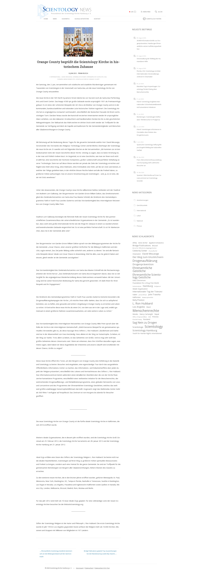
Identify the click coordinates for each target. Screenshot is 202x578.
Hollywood (157, 286)
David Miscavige (67, 77)
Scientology (154, 326)
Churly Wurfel (153, 251)
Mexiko (135, 314)
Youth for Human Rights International (147, 333)
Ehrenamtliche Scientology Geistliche (147, 276)
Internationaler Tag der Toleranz (147, 291)
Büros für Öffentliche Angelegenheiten (145, 248)
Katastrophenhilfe (147, 297)
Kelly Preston (138, 300)
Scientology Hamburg (145, 330)
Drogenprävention (143, 264)
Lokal (139, 216)
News (55, 19)
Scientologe (138, 327)
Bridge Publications (142, 245)
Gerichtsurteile (142, 205)
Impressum (79, 568)
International (55, 77)
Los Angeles (139, 306)
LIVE (132, 12)
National (140, 221)
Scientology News (50, 5)
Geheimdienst (137, 286)
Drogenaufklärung (145, 261)
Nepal (156, 314)
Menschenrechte (69, 79)
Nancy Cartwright (146, 314)
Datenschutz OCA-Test (102, 568)
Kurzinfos (65, 19)
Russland (146, 319)
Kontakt (97, 19)
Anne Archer (143, 243)
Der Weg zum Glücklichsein (148, 257)
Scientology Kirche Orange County (87, 79)
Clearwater (137, 254)
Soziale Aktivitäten (82, 19)
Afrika (135, 243)
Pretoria (155, 317)
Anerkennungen (142, 200)
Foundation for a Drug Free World (146, 283)
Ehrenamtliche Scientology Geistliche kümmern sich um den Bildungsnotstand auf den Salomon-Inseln (56, 554)
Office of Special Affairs (140, 317)
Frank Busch (83, 73)
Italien (135, 294)
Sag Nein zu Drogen (145, 322)
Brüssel (155, 245)
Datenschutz (89, 568)
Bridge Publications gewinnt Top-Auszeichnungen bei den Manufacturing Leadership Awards (100, 552)
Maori (148, 307)
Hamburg (148, 285)
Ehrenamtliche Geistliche (95, 77)
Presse (139, 226)
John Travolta (154, 294)
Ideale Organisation (140, 289)
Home (46, 19)
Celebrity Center (140, 250)
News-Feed (146, 12)
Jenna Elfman (143, 295)
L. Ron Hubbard (143, 303)
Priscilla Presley (137, 319)
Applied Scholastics (156, 243)
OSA (149, 317)
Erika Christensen (139, 280)
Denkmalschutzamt (79, 77)
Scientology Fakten (153, 19)
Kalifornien (137, 297)
